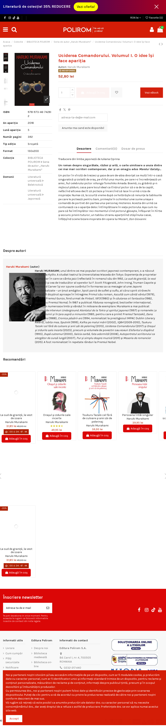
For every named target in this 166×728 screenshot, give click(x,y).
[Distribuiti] (60, 110)
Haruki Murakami (78, 67)
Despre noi (41, 648)
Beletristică (35, 184)
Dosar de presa (133, 148)
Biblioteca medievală (40, 655)
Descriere (84, 148)
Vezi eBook (152, 92)
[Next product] (162, 44)
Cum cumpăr (14, 653)
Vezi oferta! (86, 6)
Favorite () (156, 17)
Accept (14, 718)
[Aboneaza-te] (48, 608)
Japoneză (34, 198)
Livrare (9, 648)
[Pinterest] (69, 110)
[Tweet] (64, 110)
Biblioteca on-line (43, 664)
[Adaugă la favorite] (116, 92)
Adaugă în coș (95, 92)
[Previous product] (160, 44)
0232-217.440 (72, 667)
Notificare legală (11, 669)
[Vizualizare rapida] (19, 412)
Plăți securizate (12, 660)
